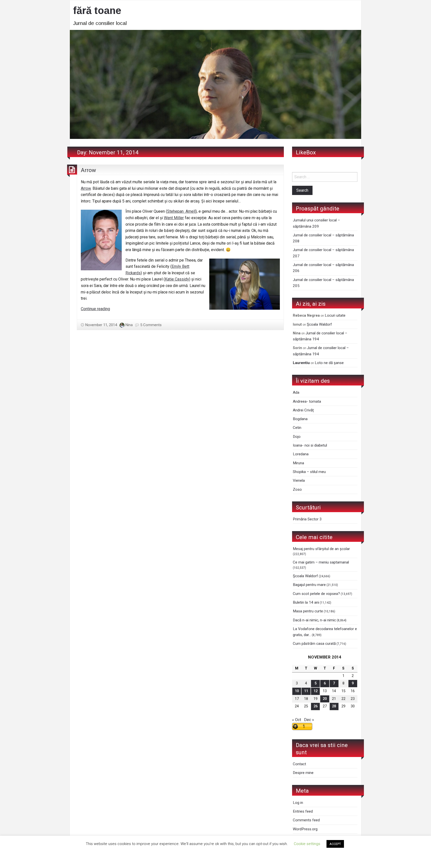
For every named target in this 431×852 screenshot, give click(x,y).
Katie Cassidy (177, 279)
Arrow (88, 170)
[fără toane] (215, 84)
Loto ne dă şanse (329, 363)
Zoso (297, 489)
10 (297, 691)
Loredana (301, 454)
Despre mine (303, 772)
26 (316, 706)
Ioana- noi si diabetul (310, 445)
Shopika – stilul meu (309, 472)
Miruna (298, 463)
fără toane (97, 10)
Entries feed (303, 811)
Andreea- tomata (307, 401)
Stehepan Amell (181, 211)
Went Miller (174, 217)
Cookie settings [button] (307, 844)
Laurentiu (301, 363)
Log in (298, 802)
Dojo (297, 436)
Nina (129, 325)
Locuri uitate (335, 315)
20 (325, 699)
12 (316, 691)
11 (306, 691)
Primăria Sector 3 (307, 519)
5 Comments (151, 325)
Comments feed (306, 820)
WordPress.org (305, 829)
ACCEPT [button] (335, 844)
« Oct (296, 719)
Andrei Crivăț (303, 410)
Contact (299, 764)
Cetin (297, 427)
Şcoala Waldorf (319, 324)
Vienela (299, 480)
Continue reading (95, 308)
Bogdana (300, 419)
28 (334, 706)
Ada (296, 392)
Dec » (309, 719)
